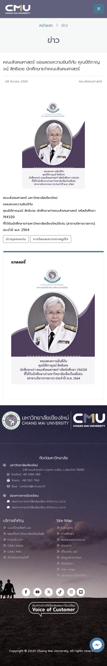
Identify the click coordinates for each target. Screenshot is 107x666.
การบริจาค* (14, 539)
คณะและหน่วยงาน (72, 539)
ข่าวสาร (66, 545)
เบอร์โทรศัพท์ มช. (18, 527)
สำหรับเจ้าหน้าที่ (17, 557)
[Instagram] (71, 592)
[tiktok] (60, 592)
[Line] (81, 592)
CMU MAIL (15, 545)
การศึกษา (67, 533)
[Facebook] (26, 592)
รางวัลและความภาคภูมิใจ (50, 239)
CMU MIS (13, 551)
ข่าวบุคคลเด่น (16, 239)
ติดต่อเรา (67, 563)
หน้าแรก (46, 25)
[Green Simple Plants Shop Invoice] (53, 325)
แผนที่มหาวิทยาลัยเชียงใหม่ (25, 533)
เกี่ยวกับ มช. (69, 551)
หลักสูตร (66, 527)
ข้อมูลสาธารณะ (71, 557)
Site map (67, 569)
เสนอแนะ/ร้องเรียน (73, 575)
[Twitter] (49, 592)
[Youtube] (37, 592)
